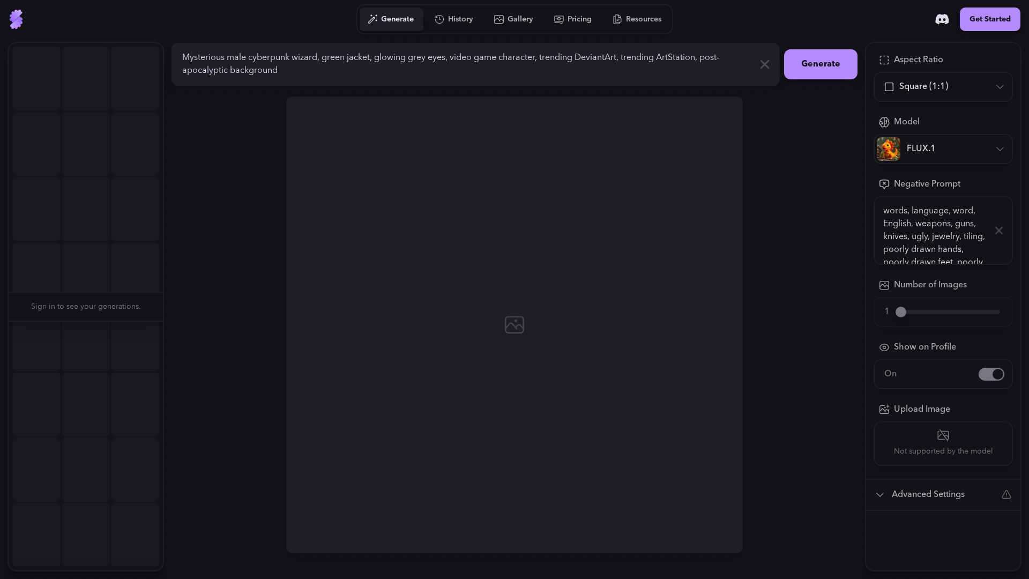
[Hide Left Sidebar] (169, 306)
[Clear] (765, 64)
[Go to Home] (16, 19)
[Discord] (942, 19)
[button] (169, 306)
